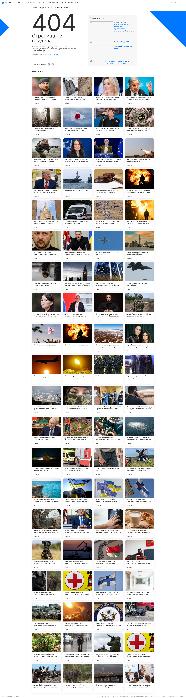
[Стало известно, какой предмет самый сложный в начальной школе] (139, 678)
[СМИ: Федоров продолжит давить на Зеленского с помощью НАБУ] (77, 245)
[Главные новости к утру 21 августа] (77, 183)
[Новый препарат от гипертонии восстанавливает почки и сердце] (108, 523)
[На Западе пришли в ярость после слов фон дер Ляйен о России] (108, 152)
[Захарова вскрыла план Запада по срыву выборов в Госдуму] (46, 214)
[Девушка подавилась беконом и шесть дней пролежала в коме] (139, 585)
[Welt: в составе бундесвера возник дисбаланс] (108, 369)
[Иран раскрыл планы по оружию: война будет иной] (139, 152)
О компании (9, 696)
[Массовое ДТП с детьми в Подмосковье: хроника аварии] (139, 647)
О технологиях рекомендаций (120, 696)
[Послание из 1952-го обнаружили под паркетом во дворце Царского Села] (108, 214)
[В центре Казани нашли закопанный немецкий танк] (77, 91)
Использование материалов (157, 696)
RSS (102, 696)
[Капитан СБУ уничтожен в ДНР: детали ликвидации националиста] (46, 122)
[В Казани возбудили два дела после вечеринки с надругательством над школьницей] (46, 276)
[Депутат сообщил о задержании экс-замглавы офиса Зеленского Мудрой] (77, 152)
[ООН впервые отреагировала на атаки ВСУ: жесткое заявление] (139, 91)
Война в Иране (40, 8)
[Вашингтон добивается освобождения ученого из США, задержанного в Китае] (108, 616)
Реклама (16, 696)
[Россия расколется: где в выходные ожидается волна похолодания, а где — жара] (46, 554)
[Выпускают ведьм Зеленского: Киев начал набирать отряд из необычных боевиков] (77, 400)
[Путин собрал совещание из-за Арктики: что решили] (46, 431)
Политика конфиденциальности (139, 696)
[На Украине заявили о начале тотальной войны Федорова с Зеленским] (108, 307)
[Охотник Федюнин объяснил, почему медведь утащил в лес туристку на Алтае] (77, 678)
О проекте (107, 696)
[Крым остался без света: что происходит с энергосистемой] (46, 400)
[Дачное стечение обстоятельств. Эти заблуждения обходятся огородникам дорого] (77, 431)
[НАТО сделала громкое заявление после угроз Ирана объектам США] (108, 276)
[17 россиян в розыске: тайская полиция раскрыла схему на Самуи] (139, 369)
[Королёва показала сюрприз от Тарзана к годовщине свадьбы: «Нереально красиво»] (139, 338)
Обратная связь (171, 696)
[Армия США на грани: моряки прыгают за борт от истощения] (46, 678)
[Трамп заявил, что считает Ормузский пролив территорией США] (77, 523)
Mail (3, 696)
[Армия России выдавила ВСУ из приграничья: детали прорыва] (139, 307)
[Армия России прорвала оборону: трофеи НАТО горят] (46, 462)
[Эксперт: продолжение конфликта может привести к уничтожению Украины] (46, 523)
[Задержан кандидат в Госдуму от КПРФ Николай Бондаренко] (108, 183)
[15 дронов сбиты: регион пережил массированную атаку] (77, 214)
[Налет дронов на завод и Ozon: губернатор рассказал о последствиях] (77, 462)
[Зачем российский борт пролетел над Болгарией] (108, 245)
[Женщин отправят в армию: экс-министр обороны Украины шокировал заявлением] (46, 152)
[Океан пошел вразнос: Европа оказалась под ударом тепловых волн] (46, 493)
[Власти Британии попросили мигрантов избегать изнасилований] (139, 245)
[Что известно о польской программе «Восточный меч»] (46, 616)
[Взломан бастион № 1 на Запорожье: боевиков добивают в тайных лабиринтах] (77, 616)
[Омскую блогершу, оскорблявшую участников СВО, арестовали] (139, 554)
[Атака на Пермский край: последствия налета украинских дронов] (77, 585)
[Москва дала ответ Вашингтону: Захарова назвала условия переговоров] (108, 91)
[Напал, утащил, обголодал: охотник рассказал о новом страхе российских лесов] (46, 585)
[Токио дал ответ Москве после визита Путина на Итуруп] (77, 122)
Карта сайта (180, 696)
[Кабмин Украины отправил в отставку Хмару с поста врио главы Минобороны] (46, 91)
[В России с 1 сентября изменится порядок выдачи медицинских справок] (108, 400)
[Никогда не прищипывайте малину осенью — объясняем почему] (46, 647)
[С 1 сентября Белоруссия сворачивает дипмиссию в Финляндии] (108, 554)
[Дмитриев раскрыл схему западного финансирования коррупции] (77, 307)
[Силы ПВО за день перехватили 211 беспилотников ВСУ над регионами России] (108, 647)
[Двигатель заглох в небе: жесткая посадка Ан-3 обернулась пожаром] (139, 462)
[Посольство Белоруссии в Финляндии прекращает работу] (139, 493)
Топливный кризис (63, 8)
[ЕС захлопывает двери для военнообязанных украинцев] (108, 493)
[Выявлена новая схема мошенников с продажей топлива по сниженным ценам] (108, 431)
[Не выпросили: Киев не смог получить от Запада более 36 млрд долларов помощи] (108, 678)
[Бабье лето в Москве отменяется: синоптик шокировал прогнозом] (77, 647)
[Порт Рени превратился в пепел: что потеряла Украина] (77, 338)
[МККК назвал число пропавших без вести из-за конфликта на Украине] (46, 338)
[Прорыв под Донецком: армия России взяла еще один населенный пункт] (77, 369)
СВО (51, 8)
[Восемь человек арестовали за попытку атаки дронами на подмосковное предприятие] (139, 122)
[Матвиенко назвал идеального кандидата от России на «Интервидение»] (108, 122)
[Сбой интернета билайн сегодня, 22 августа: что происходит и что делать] (139, 400)
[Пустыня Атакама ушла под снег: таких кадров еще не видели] (108, 338)
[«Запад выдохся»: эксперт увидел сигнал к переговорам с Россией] (77, 276)
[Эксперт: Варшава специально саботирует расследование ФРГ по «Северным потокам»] (139, 431)
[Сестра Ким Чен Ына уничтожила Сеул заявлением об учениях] (46, 307)
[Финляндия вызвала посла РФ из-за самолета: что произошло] (108, 585)
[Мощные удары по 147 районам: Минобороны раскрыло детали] (139, 183)
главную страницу (52, 54)
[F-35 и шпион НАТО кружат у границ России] (139, 276)
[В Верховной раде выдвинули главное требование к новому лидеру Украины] (77, 493)
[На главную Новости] (9, 2)
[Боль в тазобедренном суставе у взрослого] (108, 462)
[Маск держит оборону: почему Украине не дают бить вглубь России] (46, 183)
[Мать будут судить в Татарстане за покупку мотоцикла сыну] (139, 616)
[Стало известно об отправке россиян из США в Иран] (46, 369)
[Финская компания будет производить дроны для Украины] (77, 554)
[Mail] (3, 2)
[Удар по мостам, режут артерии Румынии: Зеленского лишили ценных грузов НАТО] (139, 214)
